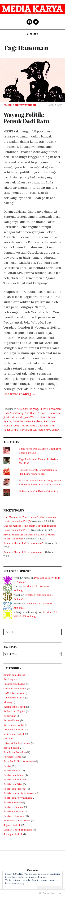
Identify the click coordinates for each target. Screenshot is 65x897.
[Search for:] (32, 632)
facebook (29, 22)
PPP (52, 425)
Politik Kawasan (12, 802)
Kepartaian (9, 715)
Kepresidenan (11, 720)
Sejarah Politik (11, 825)
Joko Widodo (32, 417)
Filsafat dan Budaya (14, 683)
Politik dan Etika (12, 784)
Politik (7, 766)
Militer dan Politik (13, 734)
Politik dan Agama (13, 775)
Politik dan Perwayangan (19, 105)
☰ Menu (32, 33)
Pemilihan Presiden (14, 752)
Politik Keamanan (13, 806)
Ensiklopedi (10, 679)
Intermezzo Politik (14, 706)
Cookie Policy (17, 883)
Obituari (8, 738)
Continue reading (19, 394)
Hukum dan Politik (14, 697)
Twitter (36, 22)
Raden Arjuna (11, 429)
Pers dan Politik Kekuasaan (19, 761)
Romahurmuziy (28, 429)
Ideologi (8, 702)
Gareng (19, 413)
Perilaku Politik (12, 756)
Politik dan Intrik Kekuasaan (19, 793)
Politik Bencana (12, 770)
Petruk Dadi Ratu (39, 425)
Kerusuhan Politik (13, 725)
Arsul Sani (22, 408)
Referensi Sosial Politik (16, 820)
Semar (55, 429)
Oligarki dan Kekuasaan (16, 743)
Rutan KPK (44, 429)
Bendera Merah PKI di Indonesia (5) (23, 543)
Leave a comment (51, 408)
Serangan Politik (13, 834)
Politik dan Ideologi (14, 788)
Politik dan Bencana (14, 779)
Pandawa (37, 421)
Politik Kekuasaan (13, 816)
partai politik (11, 747)
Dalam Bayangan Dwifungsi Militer (38, 491)
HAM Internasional (14, 693)
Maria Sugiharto (22, 421)
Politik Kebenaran (13, 811)
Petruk (24, 425)
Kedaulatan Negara (14, 711)
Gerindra (42, 413)
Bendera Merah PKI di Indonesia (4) (23, 552)
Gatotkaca (30, 413)
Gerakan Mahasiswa (14, 688)
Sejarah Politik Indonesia (17, 829)
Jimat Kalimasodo (13, 417)
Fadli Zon (8, 413)
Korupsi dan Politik (14, 729)
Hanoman (54, 413)
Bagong (33, 408)
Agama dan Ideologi (14, 674)
